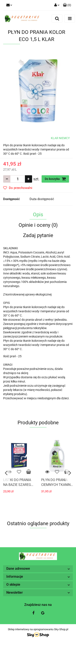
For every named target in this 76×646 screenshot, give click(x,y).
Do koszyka (52, 179)
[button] (67, 5)
